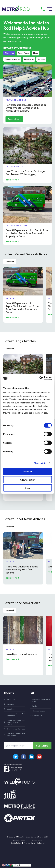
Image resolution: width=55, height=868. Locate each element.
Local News (29, 59)
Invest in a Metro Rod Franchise (16, 715)
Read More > (14, 119)
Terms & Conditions (20, 841)
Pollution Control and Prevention (16, 734)
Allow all (27, 471)
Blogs (35, 53)
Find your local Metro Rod (41, 700)
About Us (11, 699)
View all (10, 261)
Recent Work (23, 53)
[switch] (48, 434)
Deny (27, 488)
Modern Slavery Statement (34, 843)
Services (41, 59)
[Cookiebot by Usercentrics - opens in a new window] (39, 378)
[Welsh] (11, 865)
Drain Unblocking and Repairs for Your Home (16, 722)
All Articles (9, 53)
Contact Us (37, 715)
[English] (4, 865)
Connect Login (38, 711)
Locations (11, 709)
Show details (40, 463)
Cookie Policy (15, 843)
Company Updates (12, 59)
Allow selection (27, 479)
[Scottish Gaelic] (7, 865)
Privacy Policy (37, 841)
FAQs (34, 706)
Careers (10, 704)
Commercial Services (16, 729)
